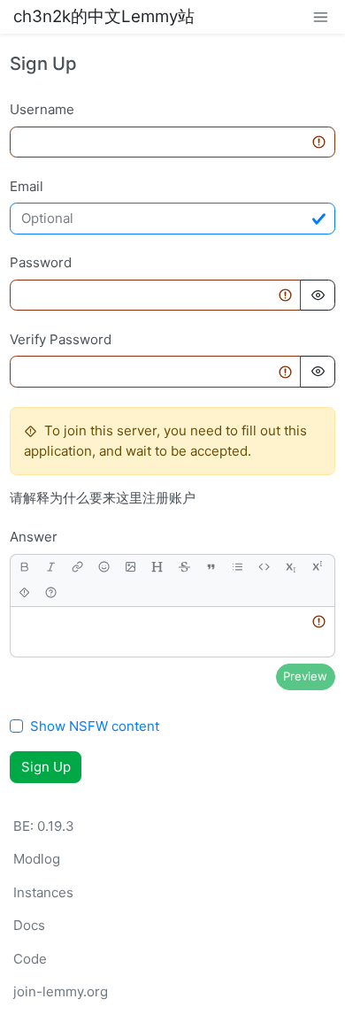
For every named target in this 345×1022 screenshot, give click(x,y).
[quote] (210, 567)
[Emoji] (104, 567)
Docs (29, 925)
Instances (43, 892)
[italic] (50, 567)
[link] (78, 567)
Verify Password (60, 339)
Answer (34, 536)
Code (30, 958)
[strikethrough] (184, 567)
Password (41, 262)
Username (42, 109)
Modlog (36, 858)
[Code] (263, 567)
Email (26, 186)
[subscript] (291, 567)
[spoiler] (24, 593)
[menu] (320, 16)
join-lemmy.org (60, 991)
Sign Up (46, 766)
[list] (237, 567)
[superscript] (317, 567)
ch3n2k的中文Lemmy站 (104, 16)
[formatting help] (50, 593)
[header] (157, 567)
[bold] (24, 567)
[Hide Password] (317, 295)
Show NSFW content (94, 726)
